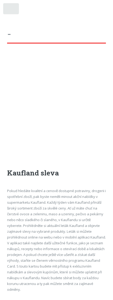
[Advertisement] (56, 111)
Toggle (11, 10)
